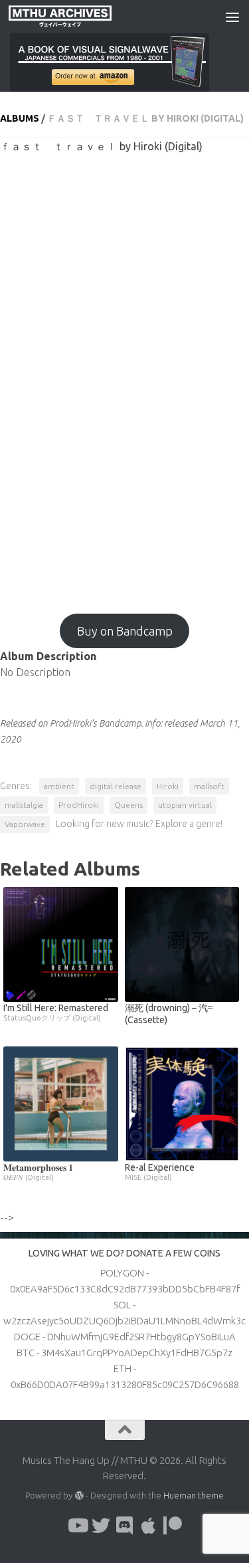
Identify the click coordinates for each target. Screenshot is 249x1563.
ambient (59, 786)
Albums (19, 118)
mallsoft (209, 786)
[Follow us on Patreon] (172, 1525)
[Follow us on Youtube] (77, 1525)
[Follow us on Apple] (148, 1525)
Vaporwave (25, 824)
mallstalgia (24, 804)
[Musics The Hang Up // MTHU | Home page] (77, 16)
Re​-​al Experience (160, 1171)
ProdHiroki (78, 804)
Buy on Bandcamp (125, 631)
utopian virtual (185, 804)
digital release (115, 786)
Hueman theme (193, 1495)
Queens (128, 804)
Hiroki (168, 786)
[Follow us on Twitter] (101, 1525)
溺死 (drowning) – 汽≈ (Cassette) (169, 1014)
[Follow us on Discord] (125, 1525)
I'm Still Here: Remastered (55, 1012)
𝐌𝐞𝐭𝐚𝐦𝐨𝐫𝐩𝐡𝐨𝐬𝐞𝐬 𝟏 (38, 1171)
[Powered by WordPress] (78, 1495)
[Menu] (232, 16)
